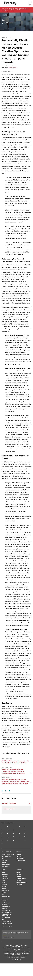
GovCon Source (6, 917)
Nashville (4, 892)
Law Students (19, 856)
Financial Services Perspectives (6, 915)
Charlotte (4, 876)
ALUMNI (27, 952)
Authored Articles (6, 856)
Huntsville (4, 884)
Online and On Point (7, 926)
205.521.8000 (23, 945)
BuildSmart (4, 908)
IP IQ (3, 919)
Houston (4, 882)
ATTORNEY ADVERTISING (22, 953)
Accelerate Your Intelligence (6, 903)
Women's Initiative (21, 878)
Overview (18, 872)
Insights (4, 862)
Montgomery (5, 890)
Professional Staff (20, 860)
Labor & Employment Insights (7, 924)
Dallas (3, 880)
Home (3, 8)
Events (3, 858)
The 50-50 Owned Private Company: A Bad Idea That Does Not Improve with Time (15, 762)
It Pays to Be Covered (7, 921)
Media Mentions (6, 864)
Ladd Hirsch (12, 68)
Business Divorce (9, 809)
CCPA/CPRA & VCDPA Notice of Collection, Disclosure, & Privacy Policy (16, 948)
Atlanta (3, 872)
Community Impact (21, 882)
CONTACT (17, 945)
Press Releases (5, 866)
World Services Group (9, 953)
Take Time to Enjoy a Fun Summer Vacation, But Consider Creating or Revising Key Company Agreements (13, 771)
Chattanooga (5, 878)
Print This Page (8, 23)
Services (18, 874)
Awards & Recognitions (8, 854)
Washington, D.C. (6, 896)
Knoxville (4, 888)
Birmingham (5, 874)
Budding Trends (6, 906)
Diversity (18, 876)
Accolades (19, 884)
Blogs (6, 8)
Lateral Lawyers (20, 858)
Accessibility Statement (9, 952)
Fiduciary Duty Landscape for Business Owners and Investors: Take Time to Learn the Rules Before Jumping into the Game (15, 781)
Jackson (4, 886)
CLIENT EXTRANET (9, 945)
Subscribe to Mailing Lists (8, 937)
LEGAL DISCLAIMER (16, 946)
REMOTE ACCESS (20, 952)
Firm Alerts (4, 860)
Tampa (3, 894)
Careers (18, 854)
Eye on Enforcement (7, 912)
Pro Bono (18, 880)
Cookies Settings (15, 954)
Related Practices (9, 803)
